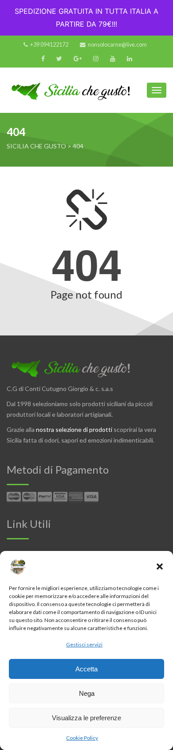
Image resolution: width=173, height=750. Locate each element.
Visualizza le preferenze (86, 718)
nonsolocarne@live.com (117, 44)
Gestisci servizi (84, 644)
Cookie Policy (82, 737)
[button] (159, 566)
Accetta (86, 669)
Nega (86, 693)
